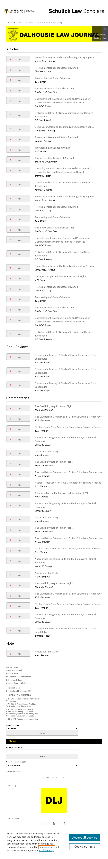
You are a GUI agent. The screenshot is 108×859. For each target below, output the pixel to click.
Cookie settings (47, 847)
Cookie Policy (46, 850)
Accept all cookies (84, 837)
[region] (54, 842)
